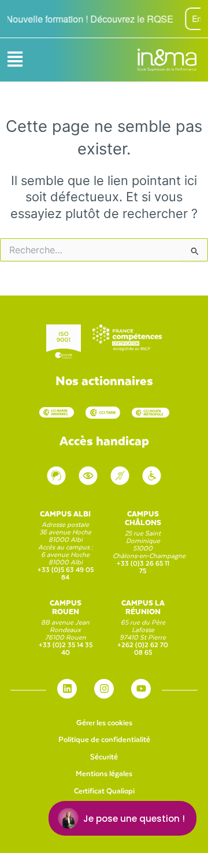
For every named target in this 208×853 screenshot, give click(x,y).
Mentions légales (104, 773)
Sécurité (104, 756)
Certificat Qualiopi (104, 790)
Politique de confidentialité (104, 739)
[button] (14, 60)
